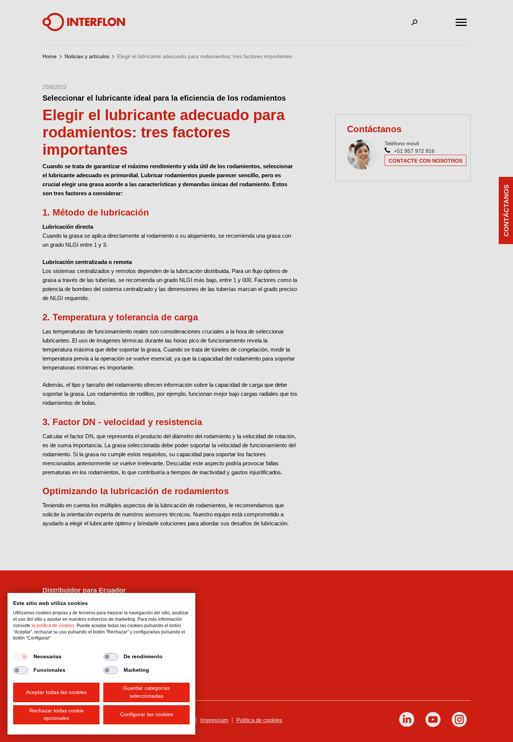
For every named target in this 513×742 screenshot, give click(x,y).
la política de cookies (53, 625)
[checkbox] (20, 657)
